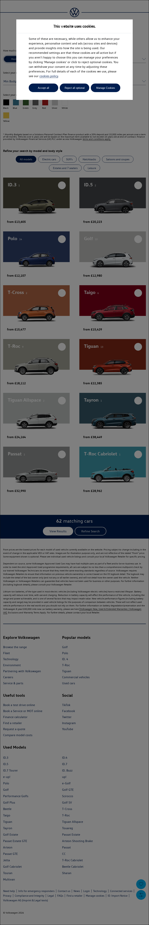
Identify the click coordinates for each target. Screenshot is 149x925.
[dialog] (74, 462)
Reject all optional (75, 87)
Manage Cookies (105, 87)
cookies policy (48, 76)
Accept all (43, 87)
